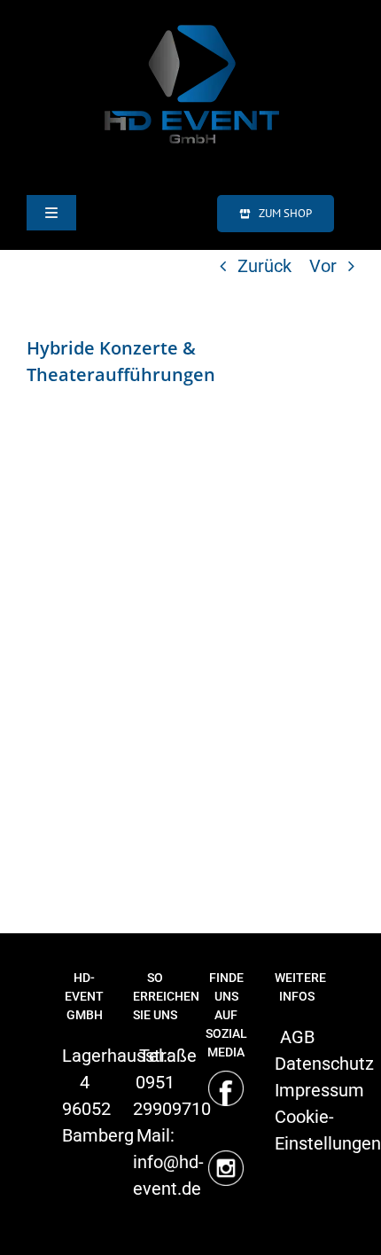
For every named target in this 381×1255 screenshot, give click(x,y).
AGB (297, 1037)
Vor (323, 266)
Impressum (319, 1090)
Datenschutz (324, 1063)
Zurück (264, 266)
